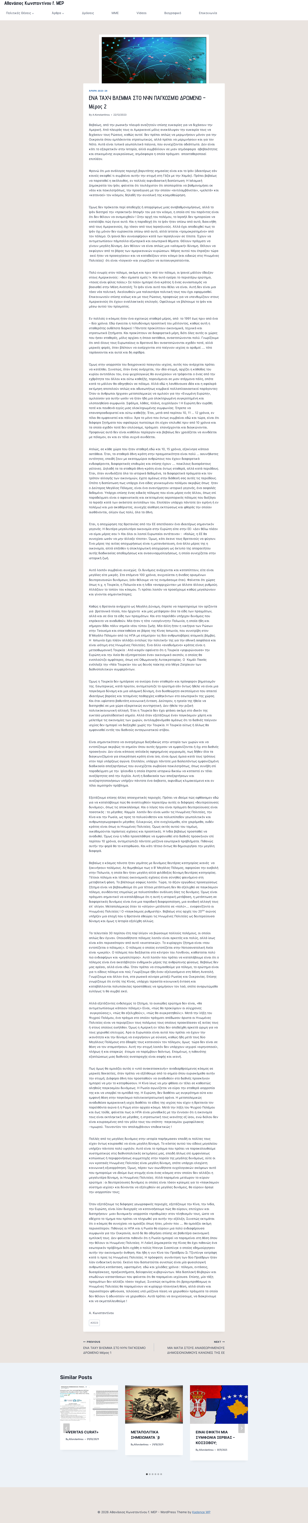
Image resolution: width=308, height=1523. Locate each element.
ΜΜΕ (115, 13)
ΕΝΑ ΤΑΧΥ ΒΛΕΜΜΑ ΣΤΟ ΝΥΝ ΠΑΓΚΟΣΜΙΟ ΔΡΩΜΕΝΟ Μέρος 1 (114, 1347)
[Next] (241, 1428)
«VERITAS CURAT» (82, 1432)
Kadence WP (201, 1512)
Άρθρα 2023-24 (98, 90)
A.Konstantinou (101, 114)
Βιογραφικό (172, 13)
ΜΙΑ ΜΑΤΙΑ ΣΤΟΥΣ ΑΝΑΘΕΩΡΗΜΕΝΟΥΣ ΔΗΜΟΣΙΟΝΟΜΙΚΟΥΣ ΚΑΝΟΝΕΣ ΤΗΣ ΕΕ (196, 1347)
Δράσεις (88, 13)
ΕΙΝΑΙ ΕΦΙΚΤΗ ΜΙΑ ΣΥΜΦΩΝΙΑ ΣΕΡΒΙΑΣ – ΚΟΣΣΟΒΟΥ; (215, 1437)
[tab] (147, 1474)
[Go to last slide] (66, 1428)
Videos (142, 13)
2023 (94, 1322)
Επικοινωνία (208, 13)
